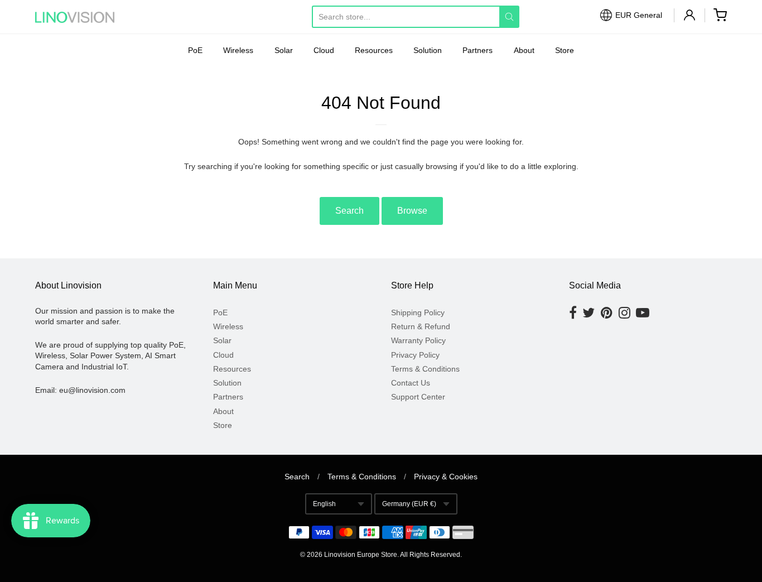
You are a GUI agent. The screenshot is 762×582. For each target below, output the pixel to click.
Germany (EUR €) (409, 504)
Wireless (238, 50)
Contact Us (410, 382)
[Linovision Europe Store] (85, 17)
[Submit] (509, 17)
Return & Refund (420, 326)
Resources (374, 50)
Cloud (324, 50)
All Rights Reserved (430, 555)
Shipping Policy (418, 312)
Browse (412, 210)
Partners (477, 50)
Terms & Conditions (425, 368)
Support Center (418, 396)
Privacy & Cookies (446, 476)
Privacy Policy (415, 354)
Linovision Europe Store (360, 555)
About (524, 50)
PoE (195, 50)
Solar (283, 50)
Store (564, 50)
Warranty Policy (418, 340)
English (324, 504)
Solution (427, 50)
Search (349, 210)
